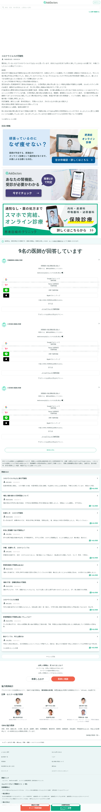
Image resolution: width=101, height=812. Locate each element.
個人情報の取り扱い (53, 265)
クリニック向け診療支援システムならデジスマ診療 (38, 790)
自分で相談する (58, 241)
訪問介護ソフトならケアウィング (60, 790)
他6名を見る (50, 450)
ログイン (96, 2)
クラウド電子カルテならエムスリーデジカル (13, 790)
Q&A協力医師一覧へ (92, 735)
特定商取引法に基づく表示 (7, 766)
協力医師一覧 (4, 757)
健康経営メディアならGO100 (58, 796)
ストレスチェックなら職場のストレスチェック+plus (15, 798)
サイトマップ (4, 771)
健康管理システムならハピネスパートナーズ (78, 796)
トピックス (5, 780)
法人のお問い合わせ (57, 752)
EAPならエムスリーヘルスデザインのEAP (40, 798)
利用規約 (43, 265)
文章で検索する (94, 12)
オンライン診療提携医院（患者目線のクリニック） (31, 780)
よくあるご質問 (5, 752)
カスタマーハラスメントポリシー (60, 771)
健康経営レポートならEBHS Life (41, 796)
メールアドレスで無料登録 (50, 309)
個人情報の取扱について (58, 761)
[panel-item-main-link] (50, 483)
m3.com (84, 690)
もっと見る (50, 656)
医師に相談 (63, 679)
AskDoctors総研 (13, 780)
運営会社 (54, 766)
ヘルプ (53, 757)
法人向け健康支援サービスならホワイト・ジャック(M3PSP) (17, 796)
